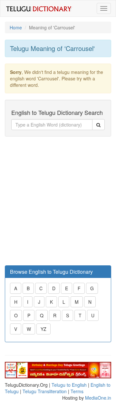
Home (16, 27)
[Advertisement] (58, 201)
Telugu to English (69, 385)
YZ (43, 329)
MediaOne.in (98, 397)
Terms (77, 391)
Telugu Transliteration (45, 391)
